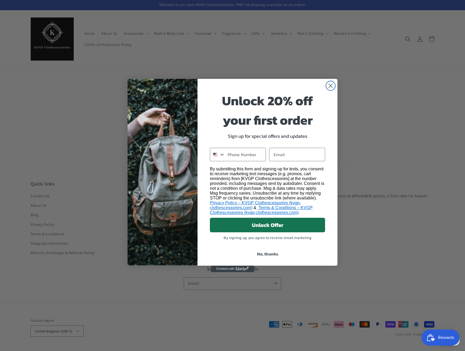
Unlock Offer (267, 225)
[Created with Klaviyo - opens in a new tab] (232, 269)
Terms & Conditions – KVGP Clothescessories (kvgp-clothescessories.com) (261, 210)
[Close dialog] (330, 85)
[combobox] (217, 154)
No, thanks (267, 254)
